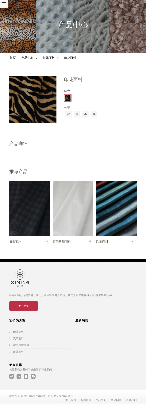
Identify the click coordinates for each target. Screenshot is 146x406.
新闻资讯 (85, 400)
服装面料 (18, 351)
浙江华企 (67, 395)
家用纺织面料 (21, 345)
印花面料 (49, 58)
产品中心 (27, 58)
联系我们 (131, 400)
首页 (13, 58)
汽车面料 (18, 338)
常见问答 (116, 400)
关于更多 (23, 305)
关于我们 (70, 400)
